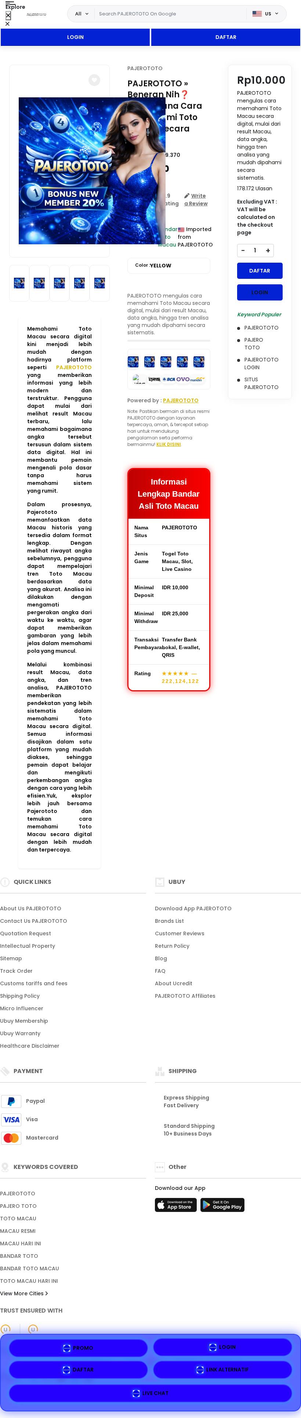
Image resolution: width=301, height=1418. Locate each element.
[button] (94, 80)
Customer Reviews (179, 933)
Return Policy (172, 946)
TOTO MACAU (18, 1218)
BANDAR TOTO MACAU (29, 1268)
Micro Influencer (21, 1008)
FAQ (160, 971)
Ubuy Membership (24, 1021)
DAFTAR (225, 37)
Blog (161, 958)
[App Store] (177, 1207)
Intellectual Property (27, 946)
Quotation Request (25, 933)
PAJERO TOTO (18, 1206)
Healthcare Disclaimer (29, 1046)
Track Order (16, 971)
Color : (153, 265)
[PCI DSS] (5, 1329)
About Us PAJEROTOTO (30, 908)
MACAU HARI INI (20, 1243)
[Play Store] (222, 1207)
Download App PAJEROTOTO (193, 908)
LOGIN (75, 37)
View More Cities (22, 1293)
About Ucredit (173, 983)
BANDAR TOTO (19, 1256)
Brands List (169, 921)
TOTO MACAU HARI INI (29, 1281)
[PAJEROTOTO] (36, 14)
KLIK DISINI (168, 444)
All (78, 13)
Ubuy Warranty (20, 1033)
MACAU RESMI (18, 1231)
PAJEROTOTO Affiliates (185, 996)
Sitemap (11, 958)
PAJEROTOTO (74, 367)
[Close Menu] (8, 15)
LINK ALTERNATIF (227, 1371)
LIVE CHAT (155, 1393)
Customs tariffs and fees (34, 983)
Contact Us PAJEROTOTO (33, 921)
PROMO (83, 1349)
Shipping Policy (20, 996)
